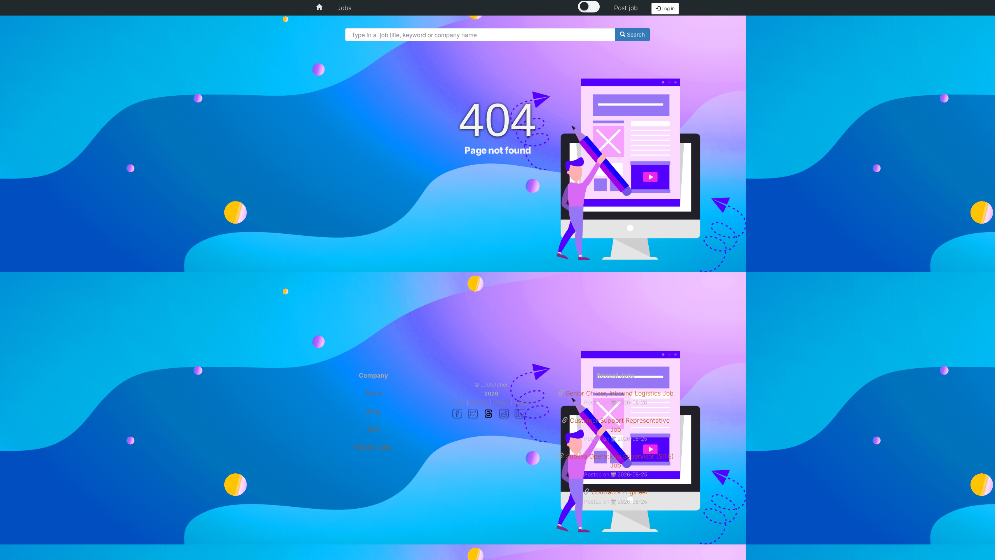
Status (500, 402)
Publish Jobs (373, 447)
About (373, 393)
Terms (457, 402)
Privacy (479, 402)
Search (635, 34)
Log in (667, 8)
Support (523, 402)
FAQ (373, 429)
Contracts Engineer (620, 492)
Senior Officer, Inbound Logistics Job (620, 393)
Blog (373, 411)
